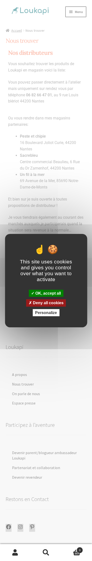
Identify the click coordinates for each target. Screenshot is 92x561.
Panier (70, 548)
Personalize (46, 312)
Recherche (46, 552)
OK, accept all (47, 293)
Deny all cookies (48, 303)
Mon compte (15, 552)
